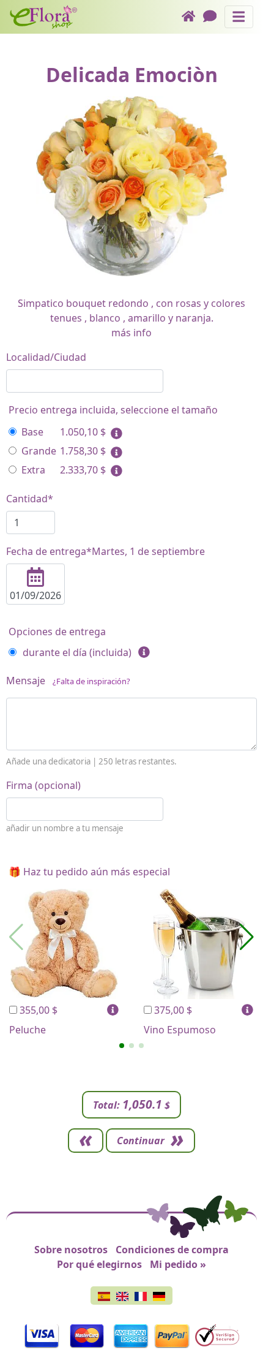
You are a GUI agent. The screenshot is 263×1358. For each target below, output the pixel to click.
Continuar (141, 1140)
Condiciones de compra (172, 1249)
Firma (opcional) (43, 785)
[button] (121, 1045)
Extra (33, 470)
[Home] (192, 17)
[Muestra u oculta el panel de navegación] (238, 17)
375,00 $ (172, 1010)
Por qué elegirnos (99, 1264)
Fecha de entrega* (105, 551)
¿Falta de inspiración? (91, 681)
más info (131, 332)
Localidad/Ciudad (46, 357)
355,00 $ (37, 1010)
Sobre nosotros (71, 1249)
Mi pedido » (178, 1264)
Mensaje (68, 680)
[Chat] (213, 17)
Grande (38, 451)
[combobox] (84, 381)
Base (32, 432)
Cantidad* (29, 498)
